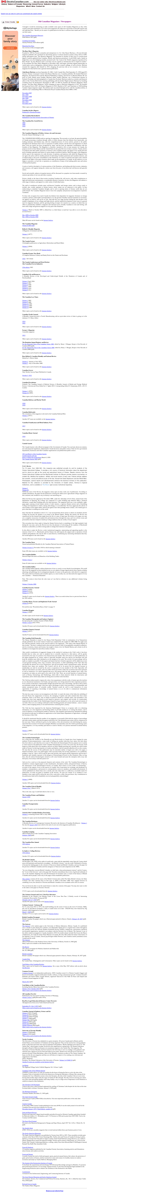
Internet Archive (46, 107)
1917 (23, 426)
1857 (23, 921)
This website (26, 879)
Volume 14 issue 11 (28, 547)
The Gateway (26, 926)
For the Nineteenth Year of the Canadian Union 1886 (38, 347)
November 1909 (27, 100)
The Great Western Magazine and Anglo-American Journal (39, 1177)
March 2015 (25, 982)
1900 (23, 124)
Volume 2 (25, 281)
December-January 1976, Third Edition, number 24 (37, 1109)
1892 (23, 122)
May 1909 (25, 98)
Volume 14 (25, 306)
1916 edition (26, 853)
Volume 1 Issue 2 (27, 560)
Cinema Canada (27, 1104)
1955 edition (26, 844)
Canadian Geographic (28, 41)
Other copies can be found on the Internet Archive (36, 990)
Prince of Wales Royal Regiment (31, 457)
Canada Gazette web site (29, 456)
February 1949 (26, 835)
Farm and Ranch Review (29, 1112)
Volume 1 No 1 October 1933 (30, 989)
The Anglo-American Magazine (31, 1133)
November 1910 (27, 103)
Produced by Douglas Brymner (31, 112)
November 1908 (27, 96)
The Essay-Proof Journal (29, 1121)
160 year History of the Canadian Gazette (34, 454)
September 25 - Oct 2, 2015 (30, 1006)
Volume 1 (25, 210)
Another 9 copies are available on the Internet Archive (38, 1062)
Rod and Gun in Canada (29, 1184)
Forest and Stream (27, 1154)
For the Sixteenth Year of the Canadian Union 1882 (38, 344)
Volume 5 (25, 283)
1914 (23, 321)
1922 (23, 323)
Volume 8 (25, 288)
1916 (23, 258)
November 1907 (27, 93)
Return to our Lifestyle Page (54, 1191)
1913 (23, 335)
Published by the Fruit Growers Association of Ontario (38, 117)
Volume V (25, 1018)
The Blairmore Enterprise (29, 1091)
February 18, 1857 (77, 919)
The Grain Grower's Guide (29, 1097)
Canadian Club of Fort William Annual (33, 1070)
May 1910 (25, 102)
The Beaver (25, 947)
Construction (26, 1172)
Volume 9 (25, 290)
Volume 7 (25, 286)
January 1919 (26, 797)
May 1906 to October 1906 (30, 217)
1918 (23, 403)
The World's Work (27, 1128)
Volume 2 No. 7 (26, 788)
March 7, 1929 (26, 912)
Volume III (25, 1016)
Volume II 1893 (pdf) (28, 225)
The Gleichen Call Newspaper (31, 1084)
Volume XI (25, 1023)
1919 (23, 126)
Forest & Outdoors (27, 1147)
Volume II (25, 603)
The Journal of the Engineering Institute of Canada (37, 1163)
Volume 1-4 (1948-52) (65, 1060)
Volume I (25, 1013)
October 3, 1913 (27, 375)
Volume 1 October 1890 (29, 584)
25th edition (26, 267)
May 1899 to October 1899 (30, 215)
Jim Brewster (26, 968)
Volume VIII (25, 1020)
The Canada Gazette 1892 (30, 459)
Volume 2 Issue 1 (27, 997)
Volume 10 (25, 304)
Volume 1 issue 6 (27, 622)
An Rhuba (25, 1065)
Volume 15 (25, 593)
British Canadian (27, 954)
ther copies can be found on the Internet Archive (37, 1036)
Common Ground (27, 973)
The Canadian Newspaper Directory (32, 35)
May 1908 (25, 95)
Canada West (26, 959)
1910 (23, 436)
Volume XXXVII (27, 1025)
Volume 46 (25, 490)
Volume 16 (25, 307)
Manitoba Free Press (28, 46)
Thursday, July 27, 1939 (29, 900)
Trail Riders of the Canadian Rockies (33, 964)
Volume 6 (25, 285)
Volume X (25, 1022)
